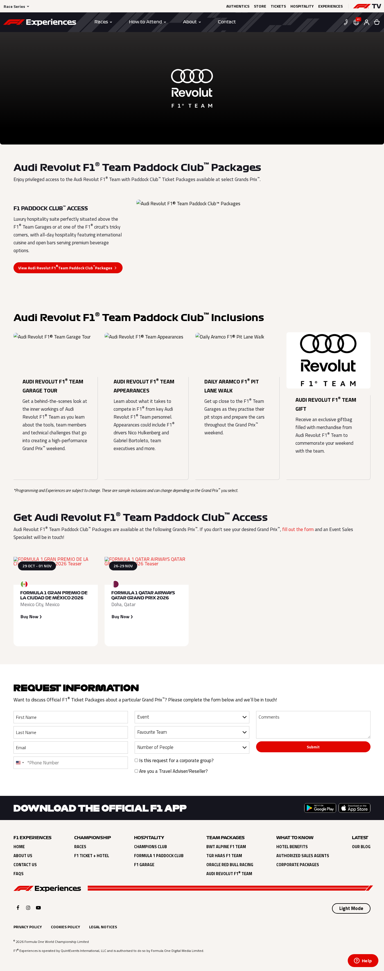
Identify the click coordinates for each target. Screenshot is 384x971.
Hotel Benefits (292, 847)
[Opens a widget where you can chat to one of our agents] (362, 961)
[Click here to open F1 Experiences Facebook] (18, 907)
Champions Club (150, 847)
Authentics (237, 6)
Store (260, 6)
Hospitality (302, 6)
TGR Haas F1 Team (224, 856)
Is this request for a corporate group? (176, 760)
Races (80, 847)
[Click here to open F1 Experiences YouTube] (38, 907)
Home (19, 847)
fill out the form (298, 529)
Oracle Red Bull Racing (229, 865)
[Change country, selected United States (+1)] (20, 763)
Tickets (278, 6)
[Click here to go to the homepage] (39, 23)
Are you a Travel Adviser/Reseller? (173, 771)
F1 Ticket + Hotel (91, 856)
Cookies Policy (65, 927)
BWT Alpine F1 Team (226, 847)
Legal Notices (103, 927)
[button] (367, 6)
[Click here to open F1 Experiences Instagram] (28, 907)
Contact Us (25, 865)
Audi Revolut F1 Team (229, 874)
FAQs (18, 874)
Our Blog (361, 847)
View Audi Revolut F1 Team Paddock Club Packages (65, 267)
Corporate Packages (297, 865)
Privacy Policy (27, 927)
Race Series (14, 6)
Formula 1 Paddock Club (159, 856)
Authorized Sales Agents (302, 856)
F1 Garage (144, 865)
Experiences (330, 6)
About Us (22, 856)
